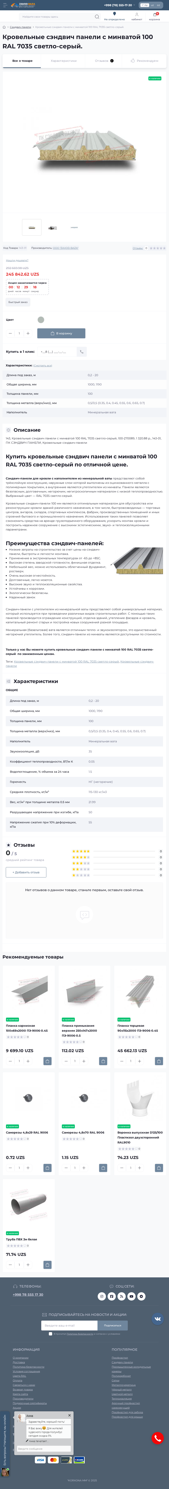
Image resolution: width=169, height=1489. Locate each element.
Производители (23, 1398)
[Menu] (5, 5)
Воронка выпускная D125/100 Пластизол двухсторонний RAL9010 (140, 1137)
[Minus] (10, 333)
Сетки (115, 1380)
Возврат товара (23, 1389)
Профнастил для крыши (127, 1416)
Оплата (17, 1380)
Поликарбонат (121, 1375)
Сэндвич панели (20, 27)
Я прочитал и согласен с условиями (87, 1334)
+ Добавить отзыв (26, 872)
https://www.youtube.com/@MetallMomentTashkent (131, 1296)
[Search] (97, 17)
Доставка (19, 1362)
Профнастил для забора (127, 1412)
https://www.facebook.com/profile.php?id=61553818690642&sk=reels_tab (112, 1296)
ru (146, 5)
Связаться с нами (24, 1384)
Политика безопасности (80, 1334)
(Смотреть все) (42, 365)
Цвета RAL (19, 1375)
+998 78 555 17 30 (28, 1295)
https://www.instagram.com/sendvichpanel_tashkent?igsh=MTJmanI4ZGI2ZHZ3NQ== (102, 1296)
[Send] (82, 352)
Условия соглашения (26, 1371)
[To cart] (47, 1061)
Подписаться (112, 1325)
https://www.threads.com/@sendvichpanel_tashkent (121, 1296)
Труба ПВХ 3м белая (21, 1239)
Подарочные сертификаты (30, 1403)
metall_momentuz (141, 1296)
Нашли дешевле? (17, 260)
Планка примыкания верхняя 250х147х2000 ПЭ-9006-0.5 (79, 1030)
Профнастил (120, 1357)
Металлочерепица (124, 1384)
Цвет (10, 320)
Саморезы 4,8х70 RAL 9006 (83, 1132)
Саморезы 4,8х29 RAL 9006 (27, 1132)
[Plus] (28, 333)
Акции (17, 1407)
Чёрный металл (122, 1389)
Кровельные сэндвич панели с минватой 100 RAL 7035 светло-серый (66, 661)
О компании (20, 1357)
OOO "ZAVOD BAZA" (65, 247)
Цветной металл (122, 1394)
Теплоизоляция (122, 1398)
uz (152, 5)
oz (158, 5)
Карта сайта (20, 1394)
